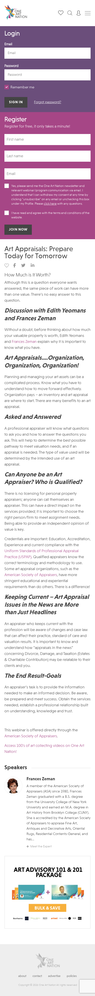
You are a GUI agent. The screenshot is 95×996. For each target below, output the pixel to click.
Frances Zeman (24, 342)
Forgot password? (47, 102)
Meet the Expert (41, 846)
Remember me (22, 87)
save (6, 266)
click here (50, 203)
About (22, 976)
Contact (37, 976)
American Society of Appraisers (30, 575)
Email (8, 44)
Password (11, 66)
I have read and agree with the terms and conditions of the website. (50, 215)
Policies (72, 976)
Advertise (54, 976)
